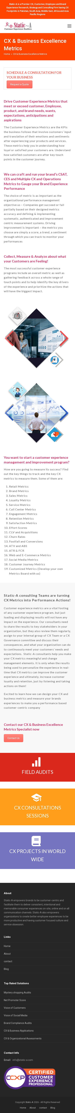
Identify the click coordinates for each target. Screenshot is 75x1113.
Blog (6, 969)
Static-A (29, 1102)
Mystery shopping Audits (17, 992)
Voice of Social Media (15, 1015)
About (7, 953)
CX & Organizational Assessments (23, 1038)
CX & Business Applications (19, 1030)
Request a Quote (19, 84)
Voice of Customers (15, 1007)
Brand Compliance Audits (18, 1023)
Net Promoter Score (15, 1000)
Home (7, 946)
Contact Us (14, 738)
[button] (69, 26)
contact (8, 961)
